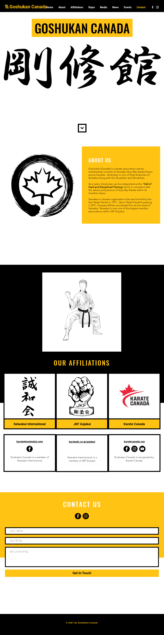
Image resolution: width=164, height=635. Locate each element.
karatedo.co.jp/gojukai (82, 441)
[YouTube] (142, 449)
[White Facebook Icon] (152, 7)
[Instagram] (134, 449)
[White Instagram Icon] (157, 7)
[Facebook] (29, 449)
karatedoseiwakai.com (29, 441)
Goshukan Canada (28, 6)
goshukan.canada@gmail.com (81, 626)
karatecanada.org (134, 441)
